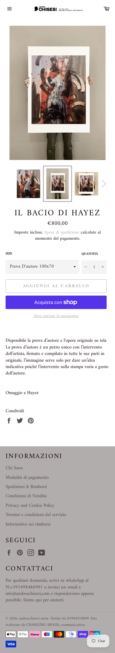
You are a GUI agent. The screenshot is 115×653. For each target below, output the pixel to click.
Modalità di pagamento (27, 477)
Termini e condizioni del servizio (36, 515)
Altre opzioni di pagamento (56, 316)
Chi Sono (14, 468)
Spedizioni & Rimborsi (26, 487)
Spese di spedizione (61, 232)
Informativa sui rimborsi (28, 524)
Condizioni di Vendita (26, 496)
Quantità (90, 254)
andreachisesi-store (34, 618)
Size (9, 254)
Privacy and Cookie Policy (30, 505)
